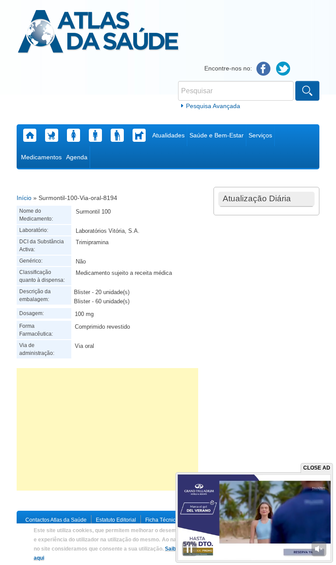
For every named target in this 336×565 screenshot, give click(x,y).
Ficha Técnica (161, 520)
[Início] (98, 33)
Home (30, 135)
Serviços (260, 135)
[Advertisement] (107, 429)
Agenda (77, 157)
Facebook (263, 69)
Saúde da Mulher (73, 135)
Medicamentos (41, 157)
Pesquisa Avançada (213, 105)
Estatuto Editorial (116, 520)
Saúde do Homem (95, 135)
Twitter (283, 69)
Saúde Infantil (52, 135)
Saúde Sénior (117, 135)
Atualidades (168, 135)
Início (24, 197)
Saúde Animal (139, 135)
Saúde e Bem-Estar (216, 135)
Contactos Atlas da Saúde (56, 520)
